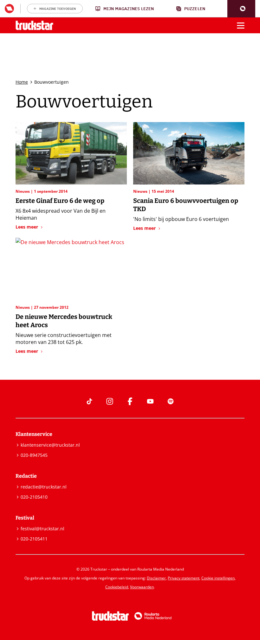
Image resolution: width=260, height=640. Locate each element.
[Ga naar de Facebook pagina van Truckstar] (130, 401)
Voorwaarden (142, 587)
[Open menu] (240, 25)
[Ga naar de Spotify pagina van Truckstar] (170, 401)
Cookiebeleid (116, 587)
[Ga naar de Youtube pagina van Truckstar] (150, 401)
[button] (241, 8)
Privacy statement (183, 578)
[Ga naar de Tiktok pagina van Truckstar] (89, 401)
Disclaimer (156, 578)
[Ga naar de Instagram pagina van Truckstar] (109, 401)
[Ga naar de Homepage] (34, 25)
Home (22, 82)
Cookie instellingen (218, 578)
